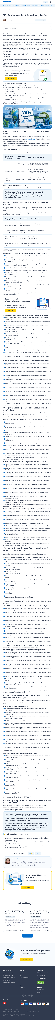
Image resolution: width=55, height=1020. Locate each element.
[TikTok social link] (29, 996)
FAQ (21, 975)
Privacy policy (6, 1014)
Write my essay (27, 887)
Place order (11, 310)
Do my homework (6, 980)
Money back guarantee (24, 977)
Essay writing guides (10, 916)
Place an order (26, 959)
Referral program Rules (15, 1015)
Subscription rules (6, 1015)
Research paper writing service (9, 977)
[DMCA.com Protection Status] (40, 984)
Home (4, 9)
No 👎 (37, 853)
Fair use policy (22, 1014)
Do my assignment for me (8, 975)
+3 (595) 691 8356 (42, 978)
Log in (45, 2)
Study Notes (22, 987)
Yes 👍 (31, 853)
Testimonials (22, 973)
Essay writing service (7, 972)
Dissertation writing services (8, 978)
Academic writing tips (41, 20)
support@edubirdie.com (43, 972)
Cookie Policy (35, 1015)
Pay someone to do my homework (9, 973)
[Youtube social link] (26, 996)
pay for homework (30, 139)
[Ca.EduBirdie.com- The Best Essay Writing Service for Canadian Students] (4, 1003)
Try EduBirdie (11, 78)
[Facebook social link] (23, 996)
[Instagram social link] (32, 996)
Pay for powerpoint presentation (9, 982)
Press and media (40, 989)
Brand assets (40, 992)
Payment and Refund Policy (26, 1015)
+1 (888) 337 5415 (42, 975)
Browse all (27, 936)
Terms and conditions (14, 1014)
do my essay (14, 50)
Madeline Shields (16, 20)
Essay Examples (23, 984)
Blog (9, 9)
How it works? (22, 972)
